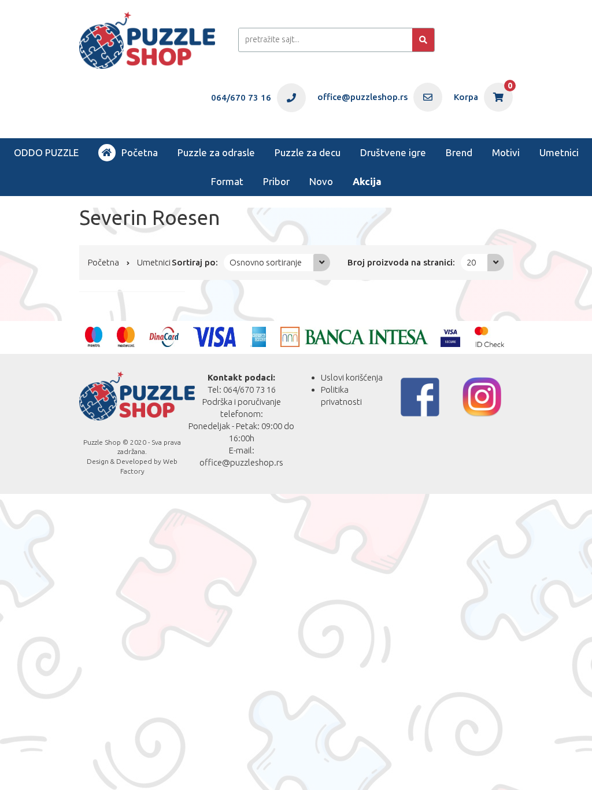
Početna (139, 152)
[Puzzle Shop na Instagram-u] (482, 397)
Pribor (276, 181)
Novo (321, 181)
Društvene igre (393, 152)
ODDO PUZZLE (46, 152)
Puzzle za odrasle (216, 152)
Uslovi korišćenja (352, 377)
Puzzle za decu (308, 152)
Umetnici (559, 152)
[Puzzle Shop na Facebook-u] (420, 397)
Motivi (506, 152)
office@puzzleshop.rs (241, 462)
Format (227, 181)
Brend (459, 152)
